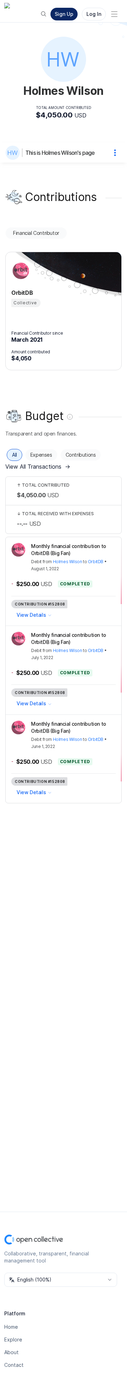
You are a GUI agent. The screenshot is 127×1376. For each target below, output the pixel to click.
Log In (93, 14)
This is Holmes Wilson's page (60, 152)
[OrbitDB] (19, 270)
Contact (14, 1365)
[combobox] (60, 1280)
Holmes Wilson (67, 561)
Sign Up (64, 14)
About (11, 1352)
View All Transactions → (37, 466)
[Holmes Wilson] (14, 153)
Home (11, 1327)
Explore (13, 1339)
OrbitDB (95, 561)
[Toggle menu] (114, 14)
